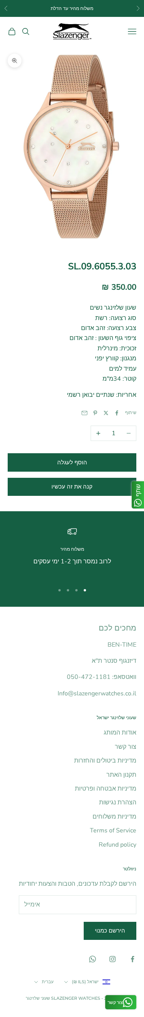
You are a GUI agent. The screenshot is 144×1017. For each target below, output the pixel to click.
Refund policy (117, 844)
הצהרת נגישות (117, 802)
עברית (47, 981)
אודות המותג (120, 732)
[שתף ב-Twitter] (106, 413)
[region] (72, 551)
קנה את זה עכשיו (72, 486)
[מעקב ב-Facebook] (132, 959)
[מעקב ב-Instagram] (112, 959)
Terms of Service (113, 830)
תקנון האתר (121, 775)
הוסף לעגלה (72, 462)
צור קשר (125, 747)
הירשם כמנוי (110, 930)
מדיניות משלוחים (114, 816)
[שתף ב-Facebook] (117, 413)
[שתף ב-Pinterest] (95, 413)
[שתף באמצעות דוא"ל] (84, 413)
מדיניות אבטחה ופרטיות (105, 788)
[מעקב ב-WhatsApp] (92, 959)
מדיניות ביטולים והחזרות (105, 760)
